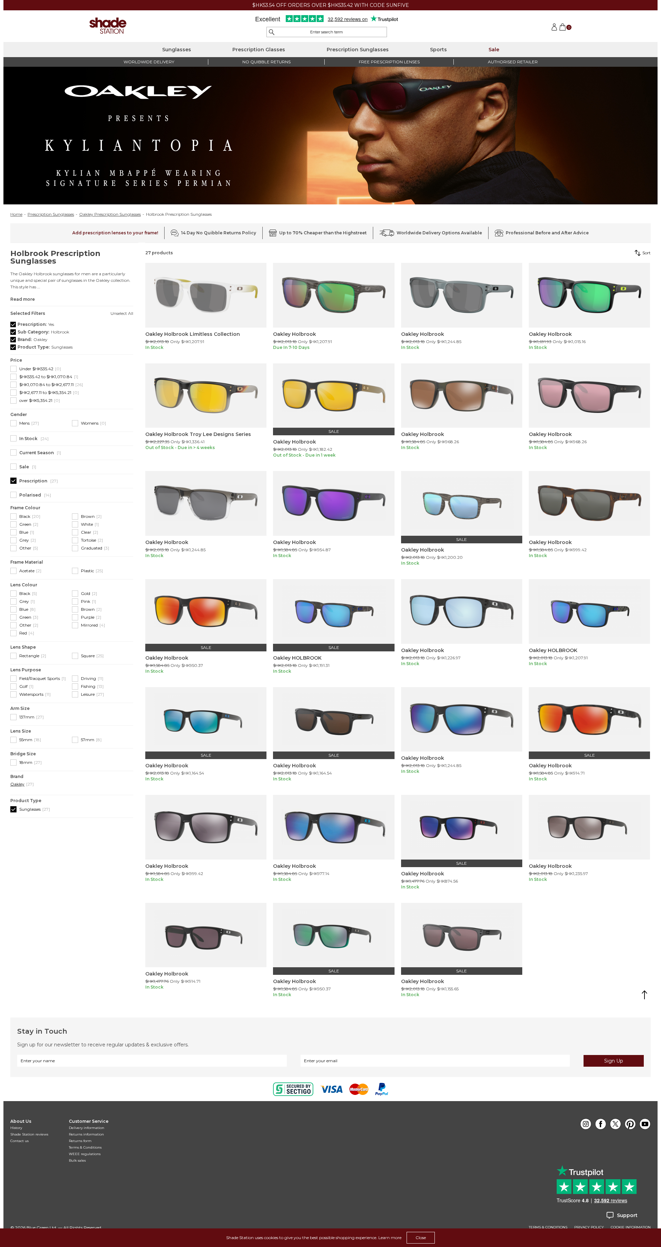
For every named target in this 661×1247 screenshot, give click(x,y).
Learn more (389, 1237)
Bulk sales (77, 1160)
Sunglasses (176, 49)
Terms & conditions (548, 1227)
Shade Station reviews (29, 1134)
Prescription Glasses (258, 49)
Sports (438, 49)
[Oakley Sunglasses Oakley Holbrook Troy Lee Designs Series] (205, 395)
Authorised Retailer (513, 61)
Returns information (86, 1134)
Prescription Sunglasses (358, 49)
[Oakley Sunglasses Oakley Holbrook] (333, 295)
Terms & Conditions (85, 1147)
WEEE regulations (85, 1154)
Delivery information (86, 1128)
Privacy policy (589, 1227)
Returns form (80, 1141)
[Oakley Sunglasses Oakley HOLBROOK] (333, 611)
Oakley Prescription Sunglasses (110, 214)
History (16, 1128)
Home (16, 214)
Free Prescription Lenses (389, 61)
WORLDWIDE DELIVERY (149, 61)
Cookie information (631, 1227)
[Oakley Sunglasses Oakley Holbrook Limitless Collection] (205, 295)
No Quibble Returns (266, 61)
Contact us (19, 1141)
